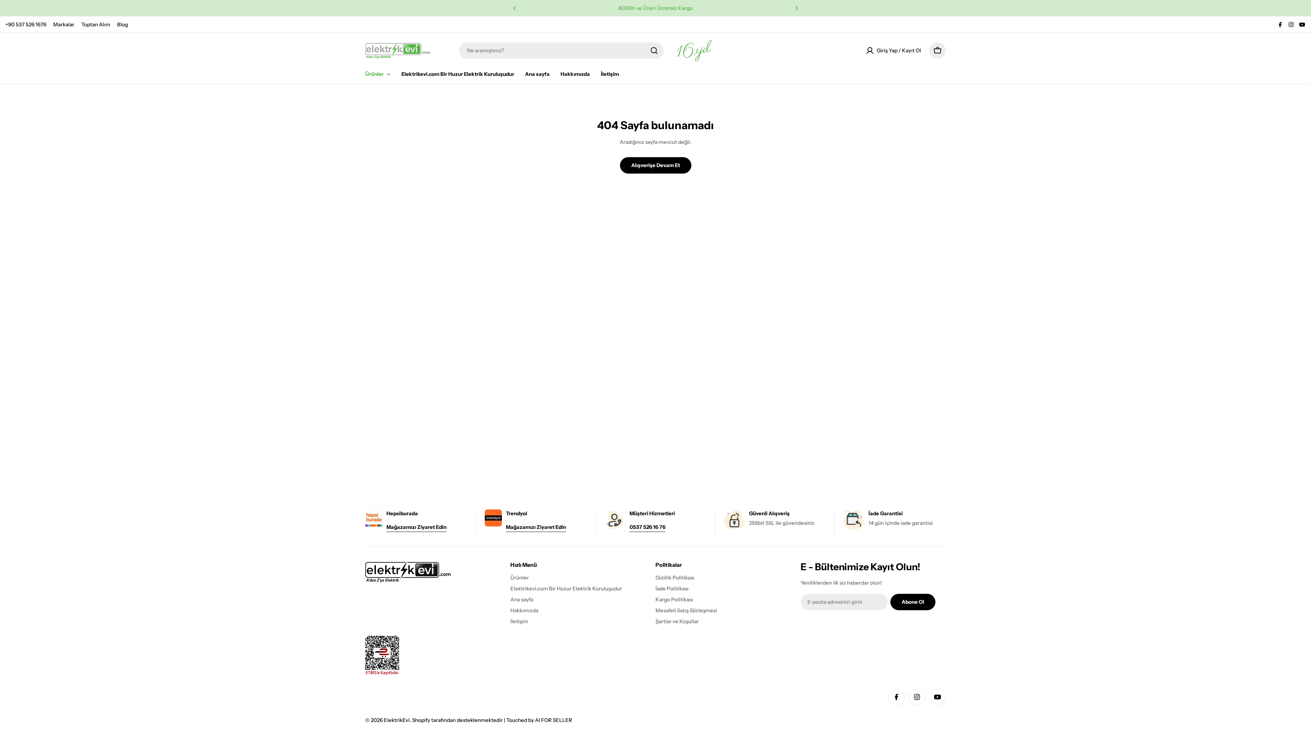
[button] (514, 8)
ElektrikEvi (397, 720)
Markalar (63, 24)
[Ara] (654, 50)
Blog (122, 24)
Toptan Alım (95, 24)
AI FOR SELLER (553, 720)
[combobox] (561, 50)
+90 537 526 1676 (25, 24)
